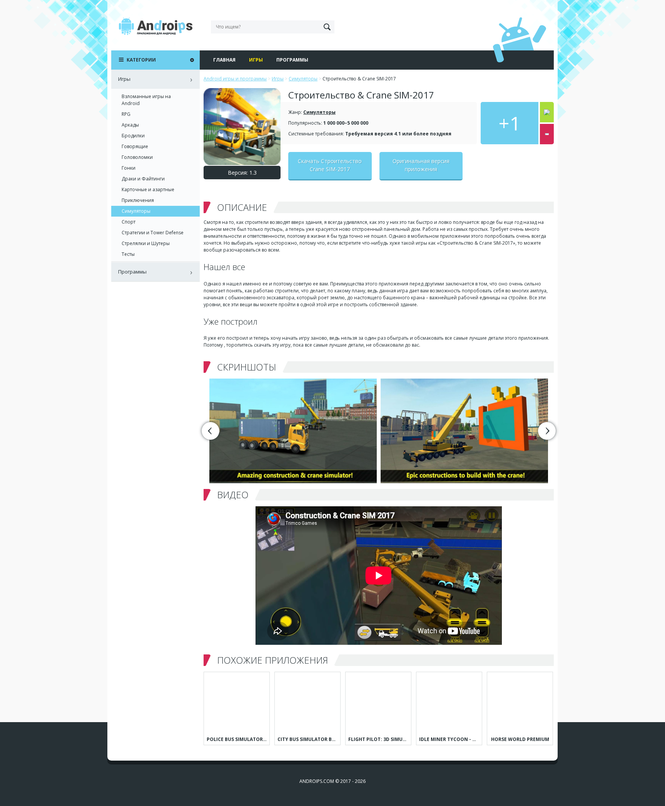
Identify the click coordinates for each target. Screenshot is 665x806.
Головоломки (137, 157)
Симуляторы (319, 112)
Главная (224, 60)
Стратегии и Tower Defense (153, 232)
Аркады (130, 125)
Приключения (138, 200)
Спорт (128, 222)
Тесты (128, 254)
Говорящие (135, 146)
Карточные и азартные (148, 189)
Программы (292, 60)
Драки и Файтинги (143, 178)
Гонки (128, 168)
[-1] (547, 134)
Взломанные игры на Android (146, 100)
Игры (256, 60)
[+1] (547, 112)
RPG (126, 114)
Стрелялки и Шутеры (146, 243)
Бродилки (133, 135)
